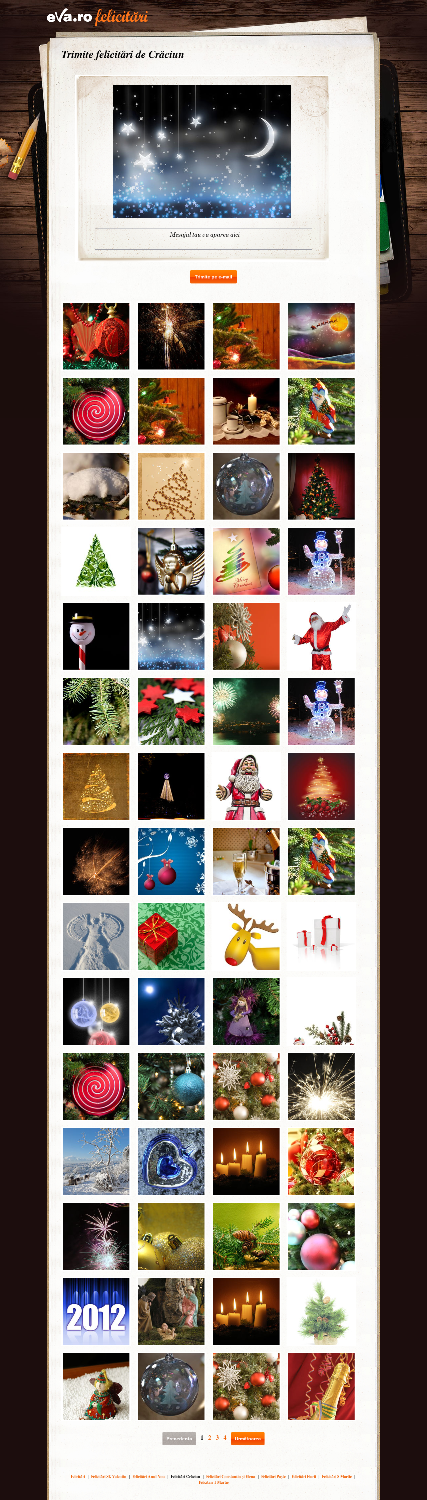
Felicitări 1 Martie (214, 1482)
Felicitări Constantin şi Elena (230, 1476)
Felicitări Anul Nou (148, 1476)
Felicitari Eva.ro (97, 17)
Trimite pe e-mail (213, 276)
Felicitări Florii (304, 1476)
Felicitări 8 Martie (337, 1476)
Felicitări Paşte (273, 1476)
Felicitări (78, 1476)
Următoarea (248, 1438)
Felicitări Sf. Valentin (108, 1476)
